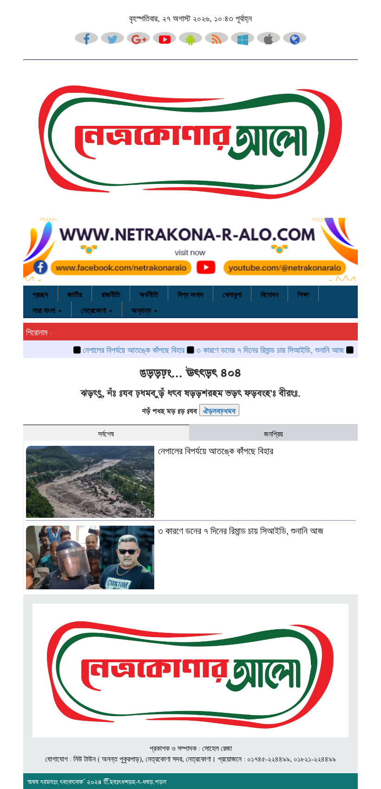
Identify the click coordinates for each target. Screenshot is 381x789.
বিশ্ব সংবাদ (190, 293)
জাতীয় (74, 293)
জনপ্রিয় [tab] (273, 432)
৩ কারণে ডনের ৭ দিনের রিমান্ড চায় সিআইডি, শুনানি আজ (256, 348)
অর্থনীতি (148, 293)
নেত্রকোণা (94, 309)
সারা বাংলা (45, 309)
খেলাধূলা (232, 293)
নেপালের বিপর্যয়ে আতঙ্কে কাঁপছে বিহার (120, 348)
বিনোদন (269, 293)
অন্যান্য (142, 309)
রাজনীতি (110, 293)
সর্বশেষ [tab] (106, 432)
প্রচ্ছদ (40, 293)
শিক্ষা (303, 293)
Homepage (219, 409)
